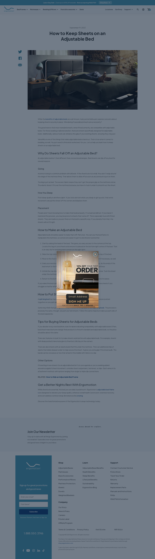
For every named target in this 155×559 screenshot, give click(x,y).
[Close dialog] (95, 254)
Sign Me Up (77, 302)
